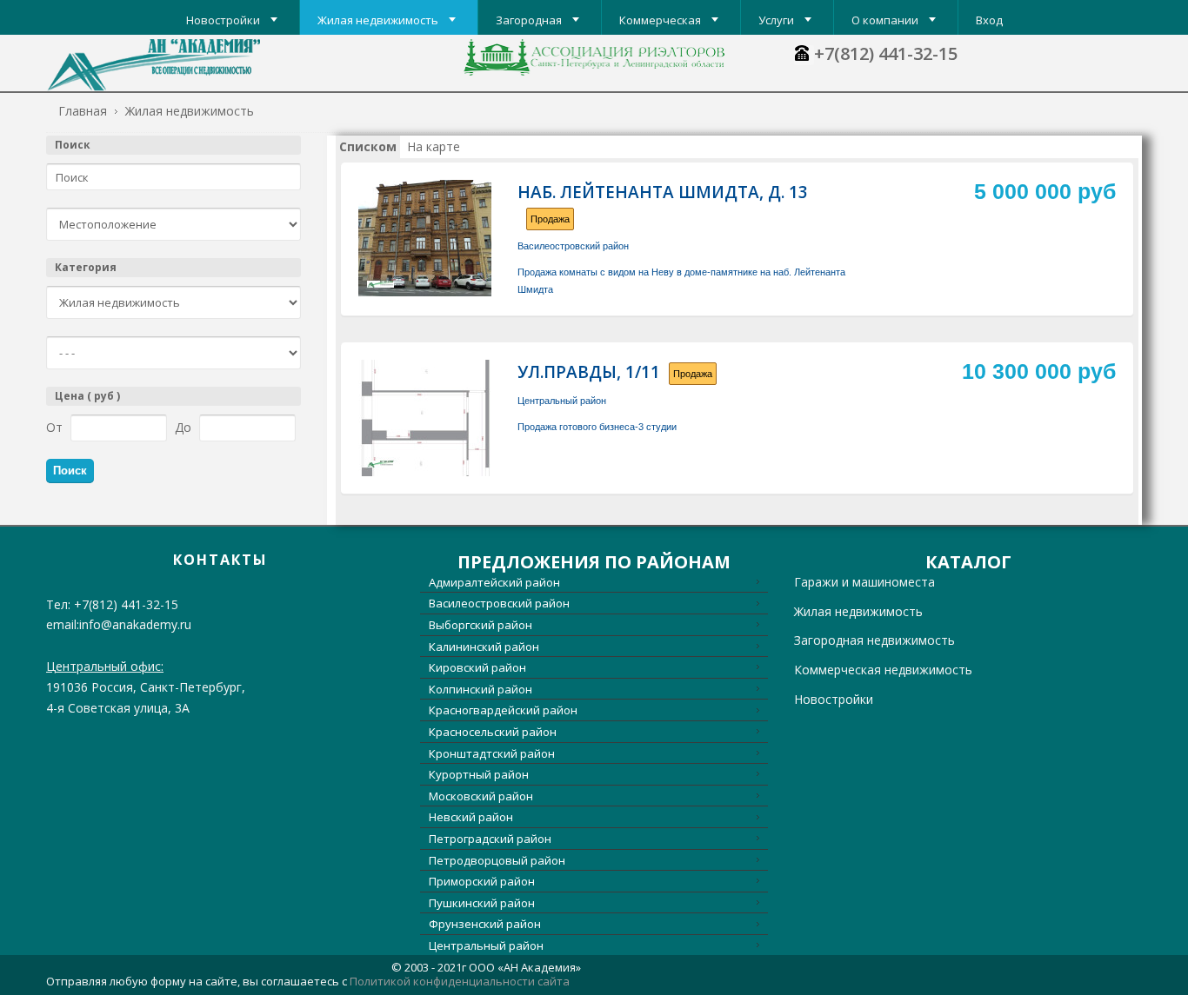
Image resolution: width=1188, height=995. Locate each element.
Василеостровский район (573, 246)
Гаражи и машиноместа (864, 582)
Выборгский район (480, 625)
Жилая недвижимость (858, 611)
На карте (433, 146)
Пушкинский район (482, 903)
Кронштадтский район (492, 753)
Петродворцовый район (497, 860)
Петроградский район (490, 838)
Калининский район (484, 646)
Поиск (72, 144)
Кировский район (477, 667)
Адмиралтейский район (494, 582)
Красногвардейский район (503, 710)
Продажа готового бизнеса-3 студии (597, 426)
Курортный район (479, 774)
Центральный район (561, 400)
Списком (368, 146)
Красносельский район (493, 732)
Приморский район (482, 881)
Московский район (481, 796)
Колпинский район (480, 689)
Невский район (471, 817)
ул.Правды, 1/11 (588, 372)
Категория (86, 267)
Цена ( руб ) (87, 395)
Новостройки (833, 699)
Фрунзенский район (485, 924)
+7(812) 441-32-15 (886, 53)
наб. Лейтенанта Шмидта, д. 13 (662, 192)
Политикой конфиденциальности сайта (460, 981)
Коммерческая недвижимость (883, 669)
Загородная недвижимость (874, 640)
